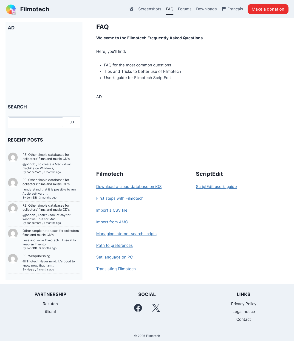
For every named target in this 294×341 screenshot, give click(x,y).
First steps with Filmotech (120, 198)
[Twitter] (156, 308)
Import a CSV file (111, 210)
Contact (243, 319)
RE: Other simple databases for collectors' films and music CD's (46, 157)
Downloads (206, 9)
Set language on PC (114, 257)
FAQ (169, 9)
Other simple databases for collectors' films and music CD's (51, 233)
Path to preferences (114, 245)
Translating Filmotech (116, 269)
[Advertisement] (192, 132)
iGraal (50, 311)
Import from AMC (112, 222)
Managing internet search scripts (126, 233)
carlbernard (34, 172)
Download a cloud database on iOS (129, 186)
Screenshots (149, 9)
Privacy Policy (243, 303)
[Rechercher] (72, 122)
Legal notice (243, 311)
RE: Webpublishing (36, 256)
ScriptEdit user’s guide (216, 186)
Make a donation (268, 9)
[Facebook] (138, 308)
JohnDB (32, 197)
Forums (185, 9)
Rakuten (50, 303)
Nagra (30, 269)
